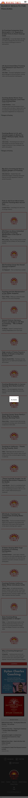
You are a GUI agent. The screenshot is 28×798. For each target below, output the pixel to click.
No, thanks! (14, 399)
